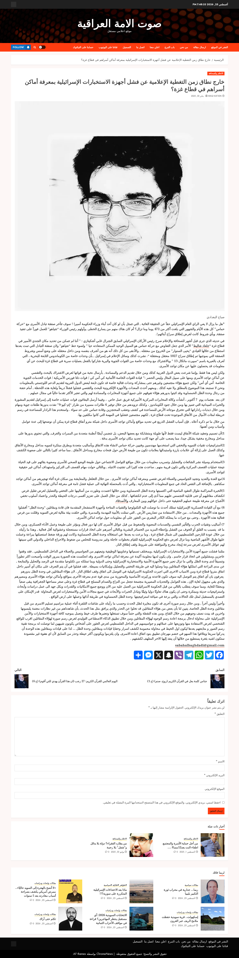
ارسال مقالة (199, 47)
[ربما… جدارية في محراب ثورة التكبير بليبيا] (212, 891)
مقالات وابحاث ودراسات (45, 883)
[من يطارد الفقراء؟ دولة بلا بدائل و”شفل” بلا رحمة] (141, 845)
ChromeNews (105, 954)
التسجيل (127, 47)
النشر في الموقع (219, 47)
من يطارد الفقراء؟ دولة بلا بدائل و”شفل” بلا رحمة (108, 845)
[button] (35, 47)
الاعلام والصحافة (216, 73)
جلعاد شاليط (201, 346)
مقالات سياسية (191, 885)
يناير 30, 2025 (197, 96)
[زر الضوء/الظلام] (42, 47)
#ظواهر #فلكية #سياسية (115, 885)
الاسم (220, 761)
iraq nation (215, 96)
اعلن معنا (154, 47)
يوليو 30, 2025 (117, 852)
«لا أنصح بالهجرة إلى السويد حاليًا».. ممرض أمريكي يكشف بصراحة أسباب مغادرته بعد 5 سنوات (35, 892)
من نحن (184, 47)
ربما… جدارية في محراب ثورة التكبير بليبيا (181, 891)
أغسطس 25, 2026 (186, 898)
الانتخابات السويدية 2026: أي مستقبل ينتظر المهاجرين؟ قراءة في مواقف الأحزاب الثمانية (108, 919)
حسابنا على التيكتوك (83, 47)
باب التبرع (170, 47)
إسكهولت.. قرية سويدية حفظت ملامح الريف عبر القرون (180, 919)
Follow (18, 47)
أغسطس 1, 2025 (187, 852)
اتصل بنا (140, 47)
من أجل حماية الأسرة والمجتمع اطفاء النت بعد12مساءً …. (180, 845)
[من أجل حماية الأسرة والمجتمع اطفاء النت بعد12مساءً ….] (212, 845)
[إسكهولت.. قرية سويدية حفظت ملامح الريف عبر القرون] (212, 919)
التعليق (219, 714)
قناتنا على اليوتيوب (108, 47)
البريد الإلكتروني (214, 775)
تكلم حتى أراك (47, 919)
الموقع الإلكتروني (214, 789)
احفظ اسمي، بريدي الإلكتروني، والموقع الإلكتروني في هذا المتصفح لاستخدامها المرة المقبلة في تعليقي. (161, 802)
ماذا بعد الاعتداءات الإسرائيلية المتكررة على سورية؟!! (110, 891)
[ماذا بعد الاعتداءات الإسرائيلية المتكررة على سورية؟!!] (141, 891)
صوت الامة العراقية (119, 23)
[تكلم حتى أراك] (70, 919)
